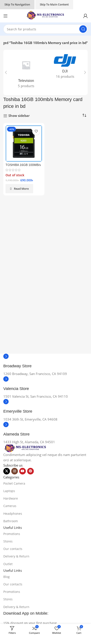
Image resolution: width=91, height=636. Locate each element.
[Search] (83, 29)
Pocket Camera (14, 483)
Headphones (12, 513)
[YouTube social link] (22, 471)
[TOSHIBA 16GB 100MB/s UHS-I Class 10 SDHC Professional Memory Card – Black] (24, 143)
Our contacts (12, 549)
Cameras (9, 506)
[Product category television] (26, 72)
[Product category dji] (65, 67)
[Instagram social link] (14, 471)
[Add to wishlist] (36, 131)
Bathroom (10, 521)
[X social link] (6, 471)
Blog (6, 577)
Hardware (10, 498)
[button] (6, 72)
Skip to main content (54, 4)
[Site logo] (45, 15)
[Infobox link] (45, 362)
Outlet (8, 564)
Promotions (11, 534)
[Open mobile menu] (5, 15)
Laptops (9, 491)
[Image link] (25, 448)
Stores (8, 541)
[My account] (85, 15)
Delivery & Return (16, 556)
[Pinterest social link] (30, 471)
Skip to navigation (17, 4)
